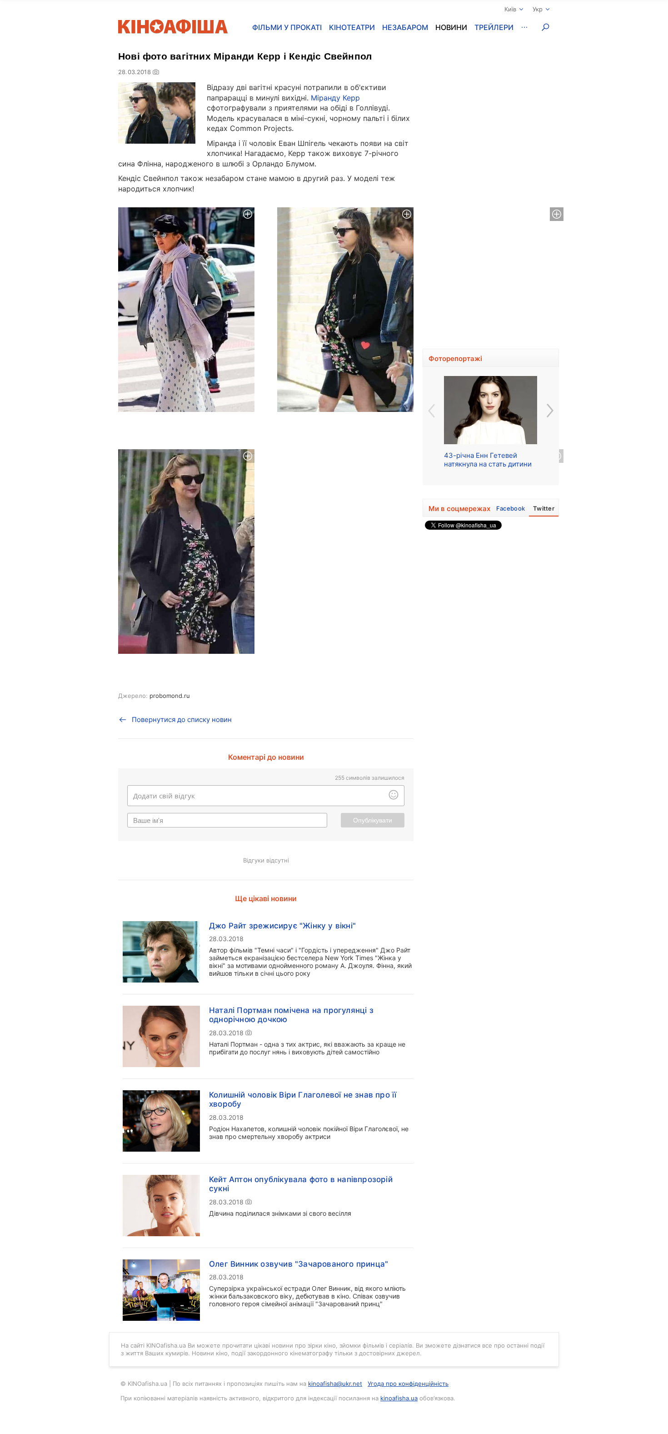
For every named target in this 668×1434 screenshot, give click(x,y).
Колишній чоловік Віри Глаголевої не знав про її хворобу (302, 1099)
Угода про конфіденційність (408, 1383)
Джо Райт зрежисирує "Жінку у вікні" (282, 925)
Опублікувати (372, 820)
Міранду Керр (335, 97)
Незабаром (405, 27)
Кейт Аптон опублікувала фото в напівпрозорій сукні (301, 1184)
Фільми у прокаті (287, 27)
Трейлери (493, 27)
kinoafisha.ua (399, 1398)
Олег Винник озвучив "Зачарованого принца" (298, 1264)
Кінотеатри (352, 27)
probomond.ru (170, 695)
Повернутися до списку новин (182, 719)
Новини (451, 27)
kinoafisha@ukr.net (335, 1383)
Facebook (510, 508)
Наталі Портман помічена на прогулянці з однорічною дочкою (291, 1015)
